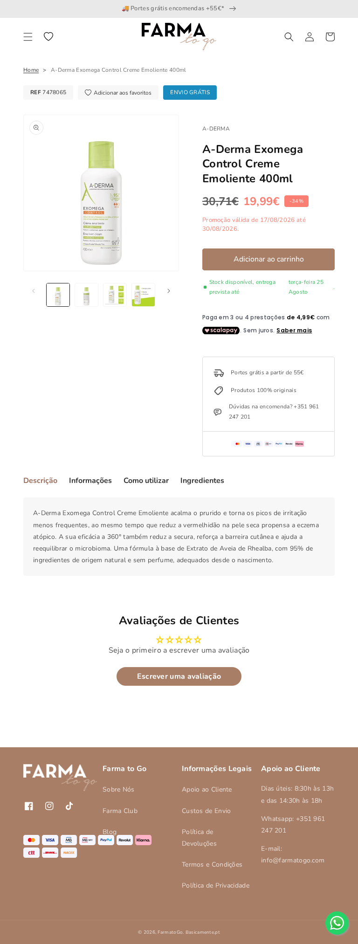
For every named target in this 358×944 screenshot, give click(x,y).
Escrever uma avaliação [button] (179, 676)
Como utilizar (146, 480)
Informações (90, 480)
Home (31, 70)
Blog (110, 831)
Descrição (40, 480)
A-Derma (216, 128)
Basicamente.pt (203, 932)
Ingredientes (202, 480)
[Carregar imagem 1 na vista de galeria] (58, 295)
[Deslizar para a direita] (168, 291)
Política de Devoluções (199, 837)
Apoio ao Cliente (207, 789)
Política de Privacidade (215, 885)
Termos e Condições (212, 864)
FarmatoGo (170, 932)
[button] (28, 37)
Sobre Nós (119, 789)
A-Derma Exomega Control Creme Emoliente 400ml (118, 70)
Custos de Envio (206, 810)
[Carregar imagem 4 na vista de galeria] (143, 295)
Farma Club (120, 810)
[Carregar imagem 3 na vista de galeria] (115, 295)
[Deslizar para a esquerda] (33, 291)
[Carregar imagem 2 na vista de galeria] (86, 295)
